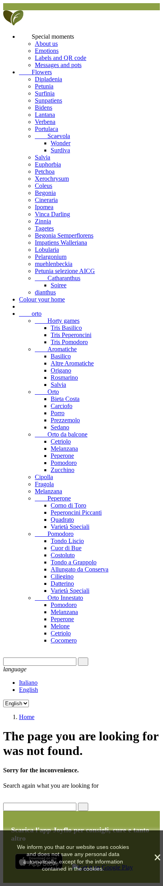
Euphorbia (48, 164)
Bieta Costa (65, 398)
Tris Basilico (66, 327)
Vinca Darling (52, 214)
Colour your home (42, 299)
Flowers (35, 72)
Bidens (43, 107)
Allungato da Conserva (79, 569)
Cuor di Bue (66, 548)
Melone (60, 626)
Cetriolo (61, 441)
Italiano (28, 682)
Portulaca (46, 129)
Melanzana (64, 448)
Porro (57, 413)
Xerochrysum (52, 178)
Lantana (45, 114)
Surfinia (45, 93)
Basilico (61, 356)
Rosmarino (64, 377)
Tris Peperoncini (71, 335)
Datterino (62, 583)
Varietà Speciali (70, 526)
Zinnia (43, 221)
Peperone (62, 455)
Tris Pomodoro (69, 342)
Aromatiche (56, 349)
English (28, 689)
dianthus (45, 292)
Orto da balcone (61, 434)
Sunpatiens (48, 100)
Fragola (44, 484)
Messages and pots (58, 65)
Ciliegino (62, 576)
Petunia (44, 86)
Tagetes (44, 228)
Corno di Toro (68, 505)
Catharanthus (57, 278)
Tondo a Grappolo (74, 562)
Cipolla (44, 477)
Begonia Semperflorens (64, 235)
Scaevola (52, 136)
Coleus (43, 185)
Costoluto (63, 555)
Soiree (58, 285)
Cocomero (64, 640)
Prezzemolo (65, 420)
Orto (47, 391)
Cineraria (46, 200)
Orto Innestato (59, 597)
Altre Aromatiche (72, 363)
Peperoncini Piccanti (76, 512)
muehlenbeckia (53, 263)
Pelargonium (50, 256)
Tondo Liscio (67, 541)
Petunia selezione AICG (65, 271)
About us (46, 43)
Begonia (45, 192)
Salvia (42, 157)
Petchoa (45, 171)
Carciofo (61, 406)
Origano (61, 370)
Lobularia (47, 249)
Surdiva (60, 150)
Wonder (60, 143)
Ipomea (44, 207)
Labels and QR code (60, 57)
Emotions (47, 50)
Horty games (57, 320)
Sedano (60, 427)
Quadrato (62, 519)
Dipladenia (48, 79)
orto (30, 313)
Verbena (45, 121)
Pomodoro (64, 462)
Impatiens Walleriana (61, 242)
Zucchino (62, 469)
